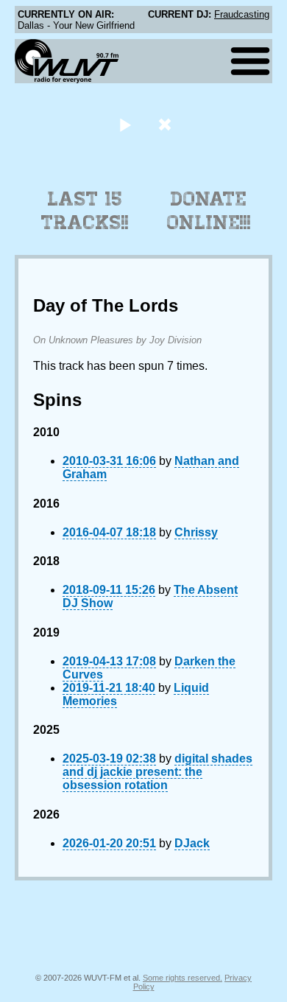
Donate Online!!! (209, 210)
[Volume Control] (166, 124)
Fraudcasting (241, 14)
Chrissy (196, 532)
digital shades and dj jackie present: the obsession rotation (157, 771)
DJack (192, 843)
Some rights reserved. (182, 977)
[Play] (124, 124)
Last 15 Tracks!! (85, 210)
